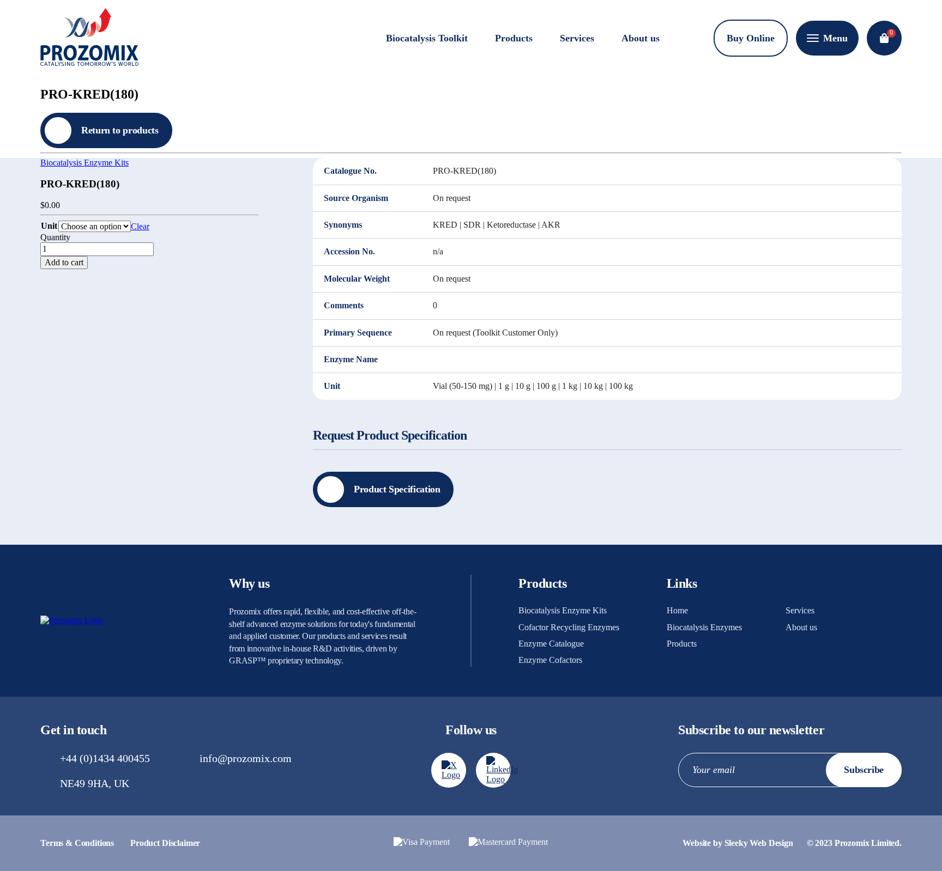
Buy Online (751, 38)
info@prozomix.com (246, 758)
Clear (140, 226)
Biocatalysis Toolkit (427, 38)
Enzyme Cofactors (550, 660)
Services (577, 38)
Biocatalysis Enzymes (704, 627)
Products (514, 38)
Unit (49, 225)
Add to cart (64, 262)
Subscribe (864, 769)
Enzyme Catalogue (551, 643)
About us (640, 38)
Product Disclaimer (165, 843)
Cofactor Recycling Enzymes (568, 627)
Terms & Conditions (77, 843)
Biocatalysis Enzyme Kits (84, 162)
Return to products (120, 130)
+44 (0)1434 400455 (105, 758)
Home (677, 610)
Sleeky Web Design (758, 843)
